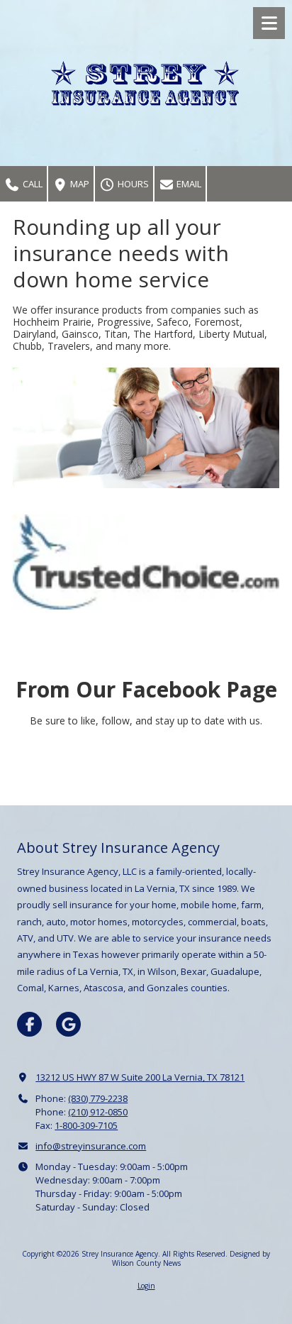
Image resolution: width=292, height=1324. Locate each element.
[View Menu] (269, 23)
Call (32, 183)
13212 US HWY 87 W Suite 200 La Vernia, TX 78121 (140, 1077)
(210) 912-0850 (98, 1111)
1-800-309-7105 (86, 1125)
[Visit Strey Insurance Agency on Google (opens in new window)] (68, 1024)
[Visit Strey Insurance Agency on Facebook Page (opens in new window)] (29, 1024)
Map (78, 183)
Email (187, 183)
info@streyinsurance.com (90, 1146)
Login (146, 1286)
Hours (132, 183)
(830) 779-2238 (98, 1098)
